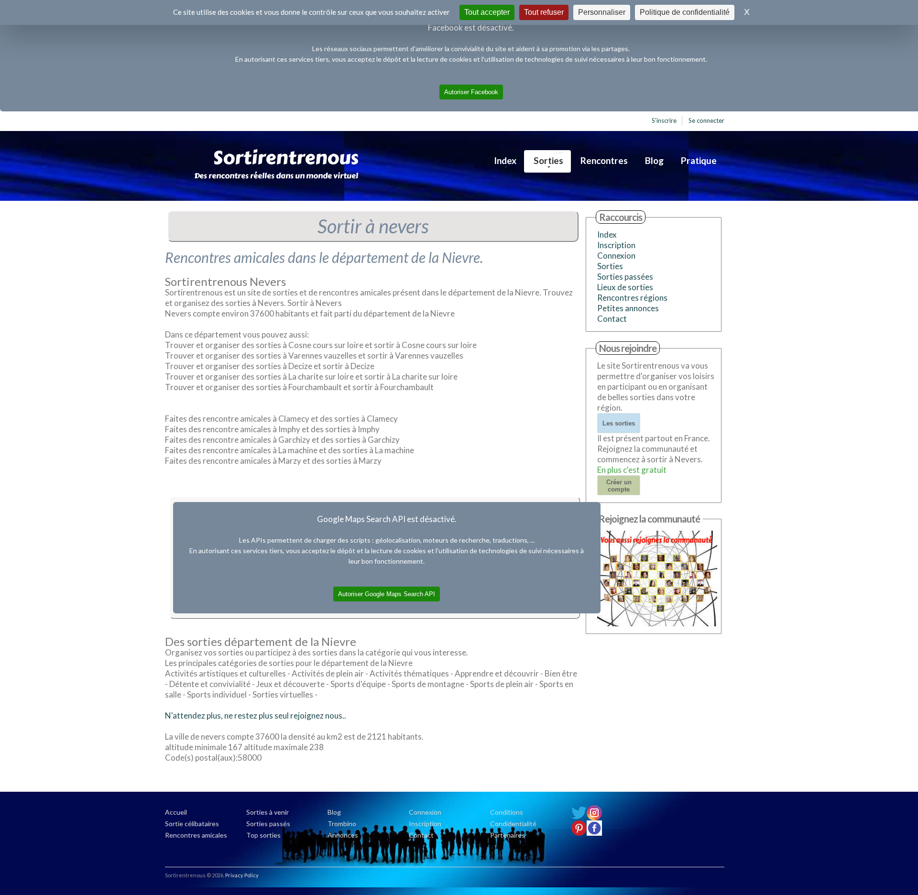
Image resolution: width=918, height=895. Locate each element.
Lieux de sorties (625, 287)
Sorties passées (625, 277)
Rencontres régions (632, 298)
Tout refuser (544, 12)
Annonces (343, 835)
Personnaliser (601, 12)
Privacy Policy (242, 875)
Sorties (548, 160)
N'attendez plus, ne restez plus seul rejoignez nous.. (255, 715)
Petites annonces (628, 308)
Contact (612, 319)
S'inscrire (664, 120)
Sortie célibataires (192, 823)
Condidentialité (513, 823)
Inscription (616, 245)
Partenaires (507, 835)
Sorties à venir (267, 812)
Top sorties (263, 835)
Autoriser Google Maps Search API (386, 594)
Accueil (176, 812)
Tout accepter (487, 12)
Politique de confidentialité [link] (685, 12)
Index (505, 160)
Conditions (506, 812)
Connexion (616, 256)
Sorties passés (268, 823)
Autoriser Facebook (471, 92)
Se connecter (706, 120)
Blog (654, 160)
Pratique (699, 160)
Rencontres (604, 160)
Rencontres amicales (196, 835)
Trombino (342, 823)
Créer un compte (619, 486)
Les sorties (618, 423)
